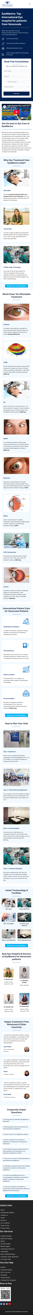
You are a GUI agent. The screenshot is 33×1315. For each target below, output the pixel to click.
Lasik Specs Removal (7, 1249)
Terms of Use (5, 1225)
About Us (4, 1220)
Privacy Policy (5, 1228)
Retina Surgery (5, 1246)
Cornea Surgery (6, 1244)
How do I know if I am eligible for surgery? (16, 1134)
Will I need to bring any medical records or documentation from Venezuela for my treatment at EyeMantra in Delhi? (16, 1151)
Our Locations (5, 1223)
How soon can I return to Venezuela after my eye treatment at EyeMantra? (16, 1159)
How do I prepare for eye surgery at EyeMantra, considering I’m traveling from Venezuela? (15, 1141)
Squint (3, 1241)
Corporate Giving (6, 1270)
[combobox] (5, 82)
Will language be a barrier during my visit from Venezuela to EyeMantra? (15, 1127)
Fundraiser (4, 1275)
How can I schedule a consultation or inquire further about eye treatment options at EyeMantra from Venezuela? (16, 1188)
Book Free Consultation (16, 286)
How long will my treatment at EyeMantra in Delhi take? (16, 1120)
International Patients (7, 1212)
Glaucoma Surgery (6, 1238)
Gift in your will (5, 1272)
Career (3, 1218)
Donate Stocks (5, 1277)
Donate (3, 1267)
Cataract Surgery (6, 1236)
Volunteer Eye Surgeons (8, 1280)
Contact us (4, 1215)
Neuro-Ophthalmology (8, 1254)
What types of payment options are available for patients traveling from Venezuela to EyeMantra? (16, 1167)
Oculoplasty (4, 1251)
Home (2, 1210)
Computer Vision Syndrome (9, 1257)
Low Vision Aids (6, 1259)
